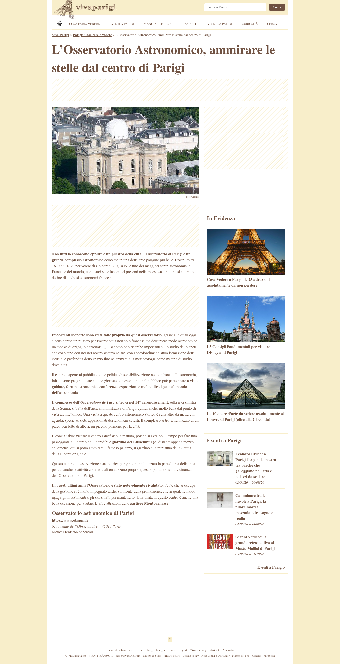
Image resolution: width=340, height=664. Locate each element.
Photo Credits (192, 196)
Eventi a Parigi (122, 24)
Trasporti (189, 24)
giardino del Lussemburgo (134, 442)
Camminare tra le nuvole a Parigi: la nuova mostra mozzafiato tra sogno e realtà (254, 506)
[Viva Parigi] (60, 23)
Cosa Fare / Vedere (84, 24)
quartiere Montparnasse (147, 503)
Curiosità (250, 24)
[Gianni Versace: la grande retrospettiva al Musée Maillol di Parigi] (220, 548)
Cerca (272, 24)
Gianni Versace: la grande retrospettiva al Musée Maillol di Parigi (255, 542)
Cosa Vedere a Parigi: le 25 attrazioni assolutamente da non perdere (238, 282)
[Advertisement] (170, 90)
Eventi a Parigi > (271, 567)
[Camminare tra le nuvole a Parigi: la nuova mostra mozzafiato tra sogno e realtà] (220, 506)
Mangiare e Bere (157, 24)
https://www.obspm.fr (70, 520)
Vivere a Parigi (219, 24)
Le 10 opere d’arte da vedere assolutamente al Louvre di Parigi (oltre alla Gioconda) (245, 416)
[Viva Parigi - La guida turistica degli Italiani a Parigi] (89, 10)
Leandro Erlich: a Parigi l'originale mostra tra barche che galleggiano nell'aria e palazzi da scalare (255, 465)
